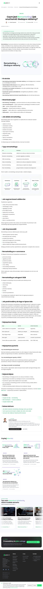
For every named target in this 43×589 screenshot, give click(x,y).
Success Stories (25, 556)
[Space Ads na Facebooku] (8, 569)
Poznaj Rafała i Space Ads (14, 429)
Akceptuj (39, 585)
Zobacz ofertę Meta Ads (32, 542)
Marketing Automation (15, 565)
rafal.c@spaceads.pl (36, 556)
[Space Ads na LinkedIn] (3, 569)
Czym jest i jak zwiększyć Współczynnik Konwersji (14, 413)
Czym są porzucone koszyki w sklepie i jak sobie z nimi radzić (17, 411)
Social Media (15, 567)
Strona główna (4, 7)
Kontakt (24, 561)
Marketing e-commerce (15, 559)
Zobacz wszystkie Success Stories (7, 504)
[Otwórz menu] (39, 3)
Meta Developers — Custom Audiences (12, 399)
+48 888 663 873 (37, 557)
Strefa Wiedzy (10, 7)
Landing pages (15, 568)
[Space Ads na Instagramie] (6, 569)
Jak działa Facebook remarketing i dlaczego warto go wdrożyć (17, 409)
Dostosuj (30, 585)
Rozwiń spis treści (5, 26)
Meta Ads (16, 7)
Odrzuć (34, 585)
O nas (24, 559)
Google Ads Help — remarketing (10, 397)
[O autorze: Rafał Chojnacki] (6, 22)
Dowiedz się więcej (13, 587)
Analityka (14, 570)
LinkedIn (25, 429)
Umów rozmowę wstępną (37, 560)
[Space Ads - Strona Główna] (7, 3)
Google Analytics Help (8, 401)
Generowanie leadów (15, 562)
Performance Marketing (15, 557)
